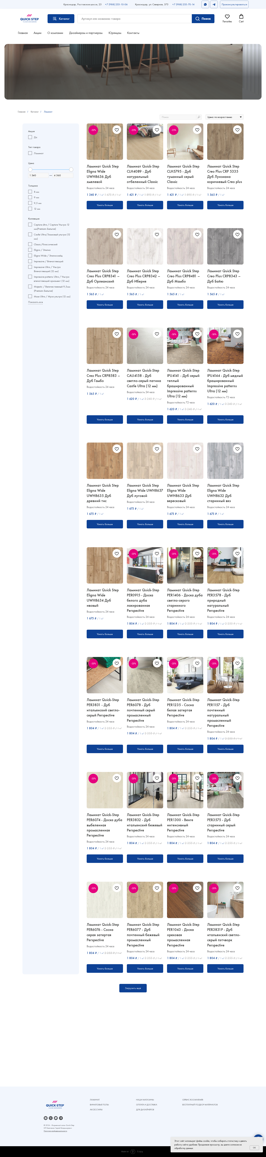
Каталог (35, 111)
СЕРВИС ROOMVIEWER (192, 1099)
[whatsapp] (56, 1118)
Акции (37, 33)
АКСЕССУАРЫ (96, 1109)
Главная (23, 33)
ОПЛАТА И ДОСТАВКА (146, 1104)
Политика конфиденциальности (55, 1131)
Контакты (133, 33)
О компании (55, 33)
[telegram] (61, 1118)
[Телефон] (51, 1118)
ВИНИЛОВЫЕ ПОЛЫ (99, 1104)
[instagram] (46, 1118)
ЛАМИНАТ (95, 1099)
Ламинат (48, 111)
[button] (234, 4)
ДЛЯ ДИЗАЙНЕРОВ (145, 1109)
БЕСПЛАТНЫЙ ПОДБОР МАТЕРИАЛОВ (200, 1104)
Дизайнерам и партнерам (86, 33)
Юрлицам (115, 33)
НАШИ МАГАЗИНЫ (145, 1099)
